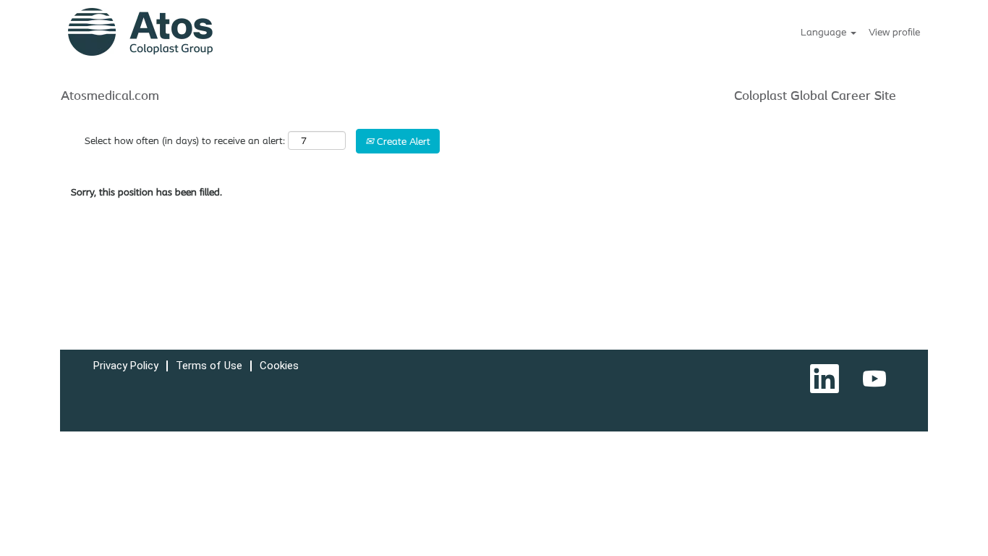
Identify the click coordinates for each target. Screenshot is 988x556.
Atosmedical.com (110, 95)
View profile (894, 31)
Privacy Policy (125, 365)
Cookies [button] (279, 365)
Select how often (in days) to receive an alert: (185, 140)
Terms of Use (209, 365)
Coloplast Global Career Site (815, 95)
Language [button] (825, 31)
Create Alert (402, 141)
